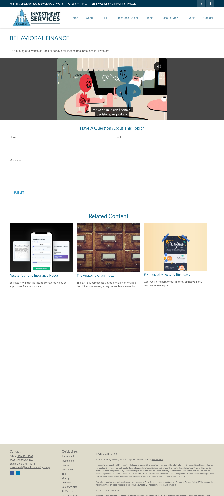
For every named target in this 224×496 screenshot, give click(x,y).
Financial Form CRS (108, 453)
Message (15, 160)
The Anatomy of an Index (95, 275)
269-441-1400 (80, 3)
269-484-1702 (25, 456)
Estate (65, 465)
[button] (74, 17)
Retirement (68, 456)
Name (13, 137)
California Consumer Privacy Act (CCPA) (184, 481)
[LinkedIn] (201, 3)
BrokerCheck (157, 459)
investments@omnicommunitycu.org (116, 3)
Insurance (67, 469)
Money (65, 478)
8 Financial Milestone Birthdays (167, 274)
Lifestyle (66, 482)
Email (117, 137)
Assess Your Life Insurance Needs (34, 275)
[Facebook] (210, 3)
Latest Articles (69, 486)
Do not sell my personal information (161, 484)
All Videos (67, 491)
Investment (68, 460)
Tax (64, 473)
